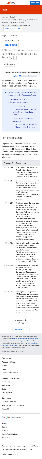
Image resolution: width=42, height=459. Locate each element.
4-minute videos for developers (13, 405)
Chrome (5, 427)
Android (4, 423)
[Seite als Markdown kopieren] (12, 58)
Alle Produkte (6, 438)
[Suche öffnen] (28, 2)
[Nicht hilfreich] (19, 40)
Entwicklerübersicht (9, 402)
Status (4, 389)
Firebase (5, 430)
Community (6, 382)
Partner (4, 369)
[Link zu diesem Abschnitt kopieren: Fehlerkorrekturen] (24, 138)
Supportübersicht (8, 385)
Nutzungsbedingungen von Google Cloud (17, 449)
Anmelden (35, 3)
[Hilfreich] (16, 40)
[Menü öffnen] (3, 2)
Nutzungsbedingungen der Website (25, 446)
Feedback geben (10, 45)
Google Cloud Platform (10, 434)
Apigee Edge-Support (29, 95)
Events (4, 366)
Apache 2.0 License (26, 341)
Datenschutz (6, 446)
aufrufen (25, 76)
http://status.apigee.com (21, 109)
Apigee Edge (6, 36)
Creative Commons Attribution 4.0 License (24, 338)
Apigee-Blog (6, 409)
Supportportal (7, 393)
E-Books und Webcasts (10, 373)
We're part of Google (9, 362)
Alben (4, 9)
